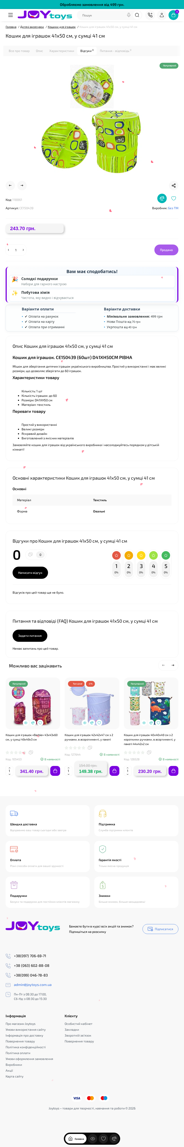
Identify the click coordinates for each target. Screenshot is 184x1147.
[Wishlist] (173, 198)
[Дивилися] (92, 1138)
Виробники (14, 1064)
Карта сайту (14, 1076)
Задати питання (30, 635)
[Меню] (10, 15)
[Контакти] (150, 15)
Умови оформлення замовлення (29, 1059)
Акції (9, 1070)
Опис (39, 51)
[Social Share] (173, 185)
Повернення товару (20, 1041)
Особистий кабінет (78, 1024)
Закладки (72, 1029)
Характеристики (61, 51)
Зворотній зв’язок (78, 1035)
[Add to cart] (55, 771)
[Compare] (162, 198)
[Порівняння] (114, 1138)
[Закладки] (103, 1138)
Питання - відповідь (115, 51)
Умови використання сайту (26, 1029)
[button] (163, 665)
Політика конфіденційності (26, 1047)
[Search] (129, 15)
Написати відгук (30, 573)
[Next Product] (22, 185)
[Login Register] (162, 15)
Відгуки (87, 51)
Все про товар (19, 51)
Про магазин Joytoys (20, 1024)
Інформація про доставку (24, 1035)
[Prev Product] (10, 185)
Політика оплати (18, 1053)
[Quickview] (26, 723)
